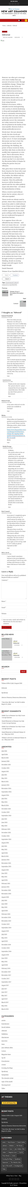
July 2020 (4, 900)
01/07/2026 (17, 645)
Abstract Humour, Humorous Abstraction (14, 697)
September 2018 (6, 951)
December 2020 (6, 890)
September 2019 (6, 927)
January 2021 (5, 887)
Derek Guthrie (6, 1027)
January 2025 (5, 785)
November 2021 (6, 863)
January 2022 (5, 860)
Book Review (5, 1024)
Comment (5, 580)
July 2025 (4, 775)
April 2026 (5, 754)
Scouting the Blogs (7, 1068)
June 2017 (4, 992)
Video (3, 1088)
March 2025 (5, 781)
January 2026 (5, 761)
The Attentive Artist (7, 1078)
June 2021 (4, 873)
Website (4, 613)
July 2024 (4, 798)
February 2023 (6, 829)
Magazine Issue (6, 1054)
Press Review (5, 1061)
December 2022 (6, 832)
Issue (3, 1044)
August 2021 (5, 870)
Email (4, 607)
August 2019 (5, 931)
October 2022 (5, 836)
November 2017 (6, 975)
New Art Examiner (14, 11)
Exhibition (5, 1034)
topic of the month (7, 1081)
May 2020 (4, 907)
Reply (8, 376)
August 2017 (5, 985)
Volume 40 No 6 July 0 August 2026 (12, 683)
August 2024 (5, 795)
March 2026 (5, 758)
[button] (23, 20)
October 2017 (5, 978)
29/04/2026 (17, 657)
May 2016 (4, 1006)
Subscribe (26, 20)
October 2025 (5, 768)
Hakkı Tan (5, 715)
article (3, 1020)
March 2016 (5, 1009)
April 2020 (5, 910)
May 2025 (4, 778)
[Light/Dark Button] (19, 20)
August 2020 (5, 897)
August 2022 (5, 843)
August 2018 (5, 955)
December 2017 (6, 972)
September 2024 (6, 792)
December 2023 (6, 809)
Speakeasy (5, 693)
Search (5, 666)
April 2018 (5, 965)
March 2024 (5, 805)
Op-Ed (3, 1058)
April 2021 (5, 880)
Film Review (5, 1037)
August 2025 (5, 771)
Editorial (16, 643)
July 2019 (4, 934)
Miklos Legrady (5, 552)
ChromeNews (23, 1183)
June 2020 (4, 904)
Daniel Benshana (7, 380)
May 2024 (4, 802)
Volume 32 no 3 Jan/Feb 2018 (9, 285)
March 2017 (5, 1002)
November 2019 (6, 921)
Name (4, 601)
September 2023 (6, 815)
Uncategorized (6, 1085)
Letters (4, 1051)
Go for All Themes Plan (9, 1103)
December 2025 (6, 764)
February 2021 (6, 883)
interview (4, 1041)
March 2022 (5, 856)
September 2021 (6, 866)
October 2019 (5, 924)
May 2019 (4, 938)
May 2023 (4, 826)
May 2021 (4, 877)
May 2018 (4, 961)
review (4, 1064)
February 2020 (6, 914)
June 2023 (4, 822)
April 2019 (5, 941)
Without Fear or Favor (12, 1176)
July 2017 (4, 989)
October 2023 (5, 812)
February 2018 (6, 968)
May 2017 (4, 995)
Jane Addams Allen (7, 1048)
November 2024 (6, 788)
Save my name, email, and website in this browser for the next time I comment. (14, 621)
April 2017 (5, 999)
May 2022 (4, 849)
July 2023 (4, 819)
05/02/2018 (17, 37)
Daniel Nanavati (9, 282)
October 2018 (5, 948)
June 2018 (4, 958)
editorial (5, 31)
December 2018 (6, 944)
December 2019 (6, 917)
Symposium (5, 1075)
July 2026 (4, 751)
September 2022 (6, 839)
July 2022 (4, 846)
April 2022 (5, 853)
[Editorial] (7, 643)
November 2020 (6, 894)
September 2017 (6, 982)
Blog (20, 1176)
